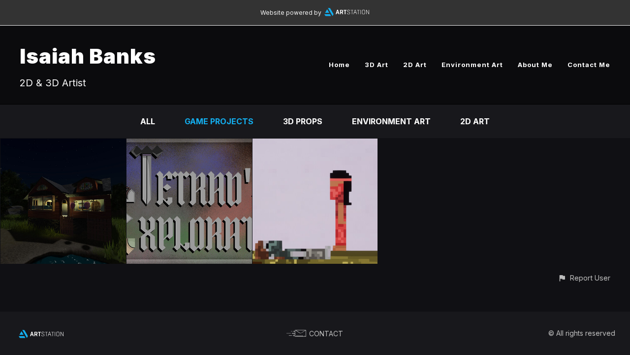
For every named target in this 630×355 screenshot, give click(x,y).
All (147, 121)
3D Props (302, 121)
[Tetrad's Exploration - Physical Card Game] (189, 145)
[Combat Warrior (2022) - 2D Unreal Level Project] (315, 145)
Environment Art (472, 65)
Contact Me (588, 65)
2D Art (415, 65)
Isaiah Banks (88, 56)
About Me (535, 65)
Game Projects (219, 121)
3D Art (376, 65)
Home (339, 65)
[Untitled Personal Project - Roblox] (63, 145)
